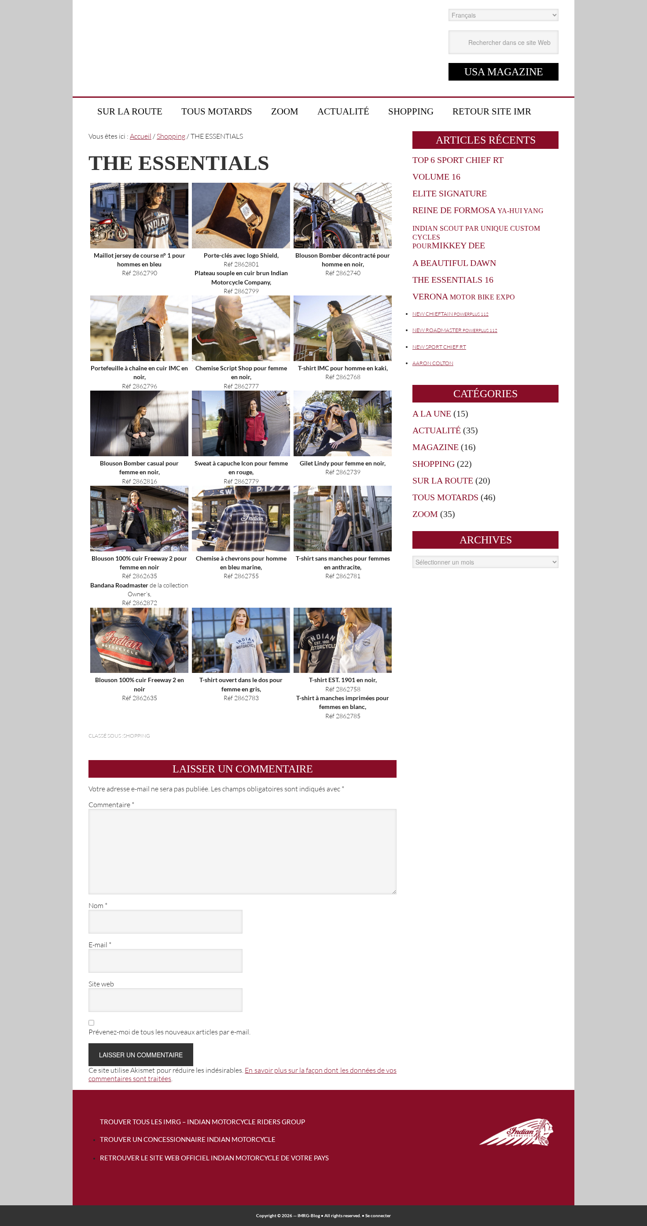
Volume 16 (436, 176)
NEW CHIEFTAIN (450, 313)
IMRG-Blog (309, 1215)
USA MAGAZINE (503, 72)
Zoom (425, 514)
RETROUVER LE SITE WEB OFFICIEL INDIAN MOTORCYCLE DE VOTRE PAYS (214, 1158)
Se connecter (378, 1215)
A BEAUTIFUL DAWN (454, 263)
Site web (101, 984)
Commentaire (111, 805)
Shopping (136, 735)
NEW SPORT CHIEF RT (439, 346)
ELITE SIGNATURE (449, 193)
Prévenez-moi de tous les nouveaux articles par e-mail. (169, 1032)
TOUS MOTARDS (445, 497)
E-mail (99, 945)
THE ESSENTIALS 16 (452, 279)
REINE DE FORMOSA (478, 210)
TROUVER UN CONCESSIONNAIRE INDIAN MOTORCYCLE (188, 1139)
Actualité (436, 430)
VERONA (463, 296)
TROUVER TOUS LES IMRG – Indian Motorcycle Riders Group (202, 1122)
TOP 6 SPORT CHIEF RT (458, 160)
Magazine (435, 447)
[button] (139, 230)
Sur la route (442, 480)
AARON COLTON (432, 363)
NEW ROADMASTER (454, 330)
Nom (97, 905)
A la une (431, 413)
